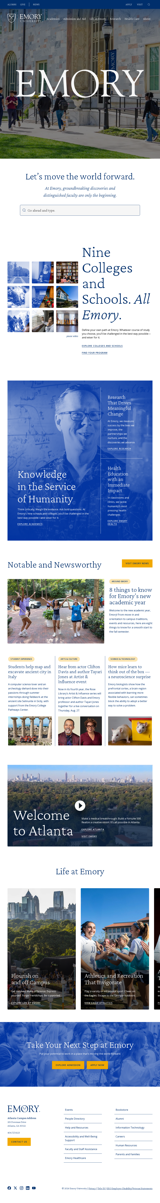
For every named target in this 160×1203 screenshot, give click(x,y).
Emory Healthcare (75, 1158)
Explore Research (119, 448)
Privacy (92, 1188)
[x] (15, 1188)
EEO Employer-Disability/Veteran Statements (129, 1188)
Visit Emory (89, 836)
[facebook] (9, 1188)
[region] (67, 321)
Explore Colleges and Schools (102, 345)
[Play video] (80, 805)
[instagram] (21, 1188)
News (36, 4)
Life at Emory (98, 18)
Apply (129, 4)
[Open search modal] (148, 4)
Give (22, 4)
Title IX (101, 1188)
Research (115, 18)
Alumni (12, 4)
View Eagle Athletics (98, 1002)
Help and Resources (76, 1127)
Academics (53, 18)
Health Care (132, 18)
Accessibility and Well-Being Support (81, 1138)
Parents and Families (128, 1154)
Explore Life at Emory (25, 1002)
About (147, 18)
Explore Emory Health (117, 522)
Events (69, 1109)
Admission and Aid (74, 18)
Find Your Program (95, 352)
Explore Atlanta (93, 829)
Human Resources (126, 1145)
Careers (120, 1136)
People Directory (75, 1118)
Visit (140, 4)
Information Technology (130, 1127)
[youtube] (34, 1188)
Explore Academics (30, 523)
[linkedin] (28, 1188)
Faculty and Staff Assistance (81, 1149)
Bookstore (122, 1109)
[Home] (25, 18)
